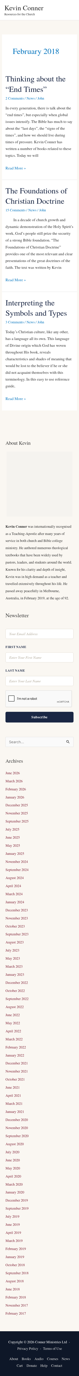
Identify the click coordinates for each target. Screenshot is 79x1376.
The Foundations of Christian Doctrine (36, 195)
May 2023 (12, 958)
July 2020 (12, 1152)
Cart (20, 1365)
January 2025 (14, 853)
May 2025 (12, 845)
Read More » (15, 168)
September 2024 (17, 869)
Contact (56, 1365)
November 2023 (16, 918)
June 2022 (12, 1014)
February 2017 (15, 1313)
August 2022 (14, 1006)
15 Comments (15, 210)
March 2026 (14, 781)
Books (26, 1358)
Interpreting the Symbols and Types (36, 307)
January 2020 (14, 1192)
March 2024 (14, 893)
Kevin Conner (23, 7)
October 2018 (15, 1264)
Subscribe (39, 717)
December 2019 (16, 1200)
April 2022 (13, 1031)
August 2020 (14, 1143)
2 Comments (14, 98)
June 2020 (12, 1160)
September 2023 (17, 934)
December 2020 (16, 1119)
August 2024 (14, 877)
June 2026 (12, 773)
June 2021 (12, 1087)
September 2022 (17, 998)
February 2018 (15, 1297)
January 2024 (14, 902)
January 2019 (14, 1256)
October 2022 (15, 990)
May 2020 (12, 1168)
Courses (52, 1358)
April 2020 (13, 1176)
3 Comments (14, 322)
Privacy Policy (27, 1348)
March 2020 (14, 1184)
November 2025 (16, 813)
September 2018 (17, 1273)
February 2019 (15, 1248)
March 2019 (14, 1240)
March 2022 (14, 1039)
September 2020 (17, 1135)
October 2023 (15, 926)
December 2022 (16, 982)
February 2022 (15, 1047)
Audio (38, 1358)
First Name (15, 647)
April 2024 (13, 885)
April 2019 (13, 1232)
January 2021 (14, 1111)
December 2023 (16, 910)
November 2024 (16, 861)
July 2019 (12, 1216)
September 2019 (17, 1208)
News (31, 98)
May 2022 (12, 1023)
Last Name (15, 670)
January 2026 (14, 797)
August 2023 (14, 942)
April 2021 (13, 1095)
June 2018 (12, 1289)
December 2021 (16, 1063)
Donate (32, 1365)
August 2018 (14, 1281)
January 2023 (14, 974)
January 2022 (14, 1055)
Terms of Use (52, 1348)
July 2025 (12, 829)
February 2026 (15, 789)
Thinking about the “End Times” (35, 83)
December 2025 (16, 805)
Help (43, 1365)
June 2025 (12, 837)
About (13, 1358)
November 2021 (16, 1071)
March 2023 (14, 966)
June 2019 (12, 1224)
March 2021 (14, 1103)
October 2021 (15, 1079)
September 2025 (17, 821)
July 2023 (12, 950)
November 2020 (16, 1127)
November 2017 (16, 1305)
